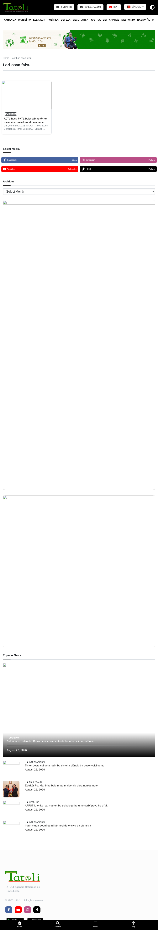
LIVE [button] (115, 7)
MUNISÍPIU (24, 19)
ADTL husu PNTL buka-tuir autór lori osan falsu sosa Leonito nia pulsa (26, 120)
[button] (19, 924)
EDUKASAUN (35, 782)
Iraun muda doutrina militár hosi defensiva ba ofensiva (58, 825)
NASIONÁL (143, 19)
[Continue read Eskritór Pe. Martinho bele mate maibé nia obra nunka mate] (11, 789)
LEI (105, 19)
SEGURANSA (80, 19)
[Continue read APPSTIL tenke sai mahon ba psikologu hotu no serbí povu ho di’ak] (11, 809)
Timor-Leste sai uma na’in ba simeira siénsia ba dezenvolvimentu (64, 765)
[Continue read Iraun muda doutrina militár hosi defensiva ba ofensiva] (11, 829)
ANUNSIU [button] (66, 7)
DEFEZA (66, 19)
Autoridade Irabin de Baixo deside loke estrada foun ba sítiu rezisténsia (51, 741)
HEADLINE (34, 802)
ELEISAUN (39, 19)
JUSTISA (96, 19)
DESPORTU (128, 19)
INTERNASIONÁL (37, 762)
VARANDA (10, 19)
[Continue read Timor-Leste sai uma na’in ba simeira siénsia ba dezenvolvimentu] (11, 769)
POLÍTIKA (53, 19)
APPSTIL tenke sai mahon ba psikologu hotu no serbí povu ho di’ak (66, 805)
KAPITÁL (114, 19)
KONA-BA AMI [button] (92, 7)
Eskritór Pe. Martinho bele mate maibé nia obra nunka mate (61, 785)
